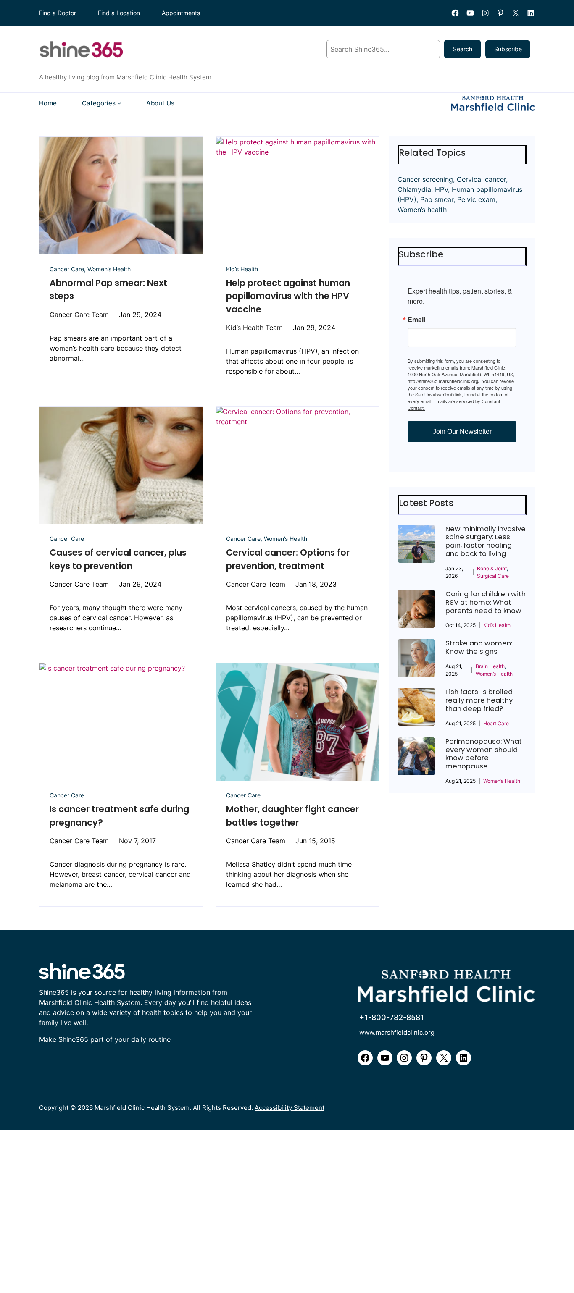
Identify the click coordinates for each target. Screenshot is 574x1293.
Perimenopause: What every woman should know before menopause (483, 754)
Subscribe (508, 48)
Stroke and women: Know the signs (478, 647)
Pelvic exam (476, 199)
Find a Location (119, 12)
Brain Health (490, 666)
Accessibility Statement (289, 1108)
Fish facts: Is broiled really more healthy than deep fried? (479, 700)
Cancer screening (425, 179)
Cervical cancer (481, 179)
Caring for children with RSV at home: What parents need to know (485, 602)
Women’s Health (109, 269)
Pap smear (436, 199)
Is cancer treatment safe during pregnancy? (119, 816)
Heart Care (496, 723)
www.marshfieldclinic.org (396, 1032)
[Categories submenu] (119, 103)
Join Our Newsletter (462, 431)
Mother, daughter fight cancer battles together (292, 816)
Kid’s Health (242, 269)
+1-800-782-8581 (391, 1017)
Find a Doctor (57, 12)
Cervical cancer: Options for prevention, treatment (288, 559)
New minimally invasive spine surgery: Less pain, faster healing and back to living (485, 541)
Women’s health (422, 209)
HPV (441, 189)
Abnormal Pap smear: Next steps (108, 289)
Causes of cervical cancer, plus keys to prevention (118, 559)
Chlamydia (414, 189)
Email (416, 319)
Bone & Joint (492, 568)
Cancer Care (67, 269)
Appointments (181, 12)
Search (462, 48)
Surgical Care (493, 576)
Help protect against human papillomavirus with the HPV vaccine (288, 296)
